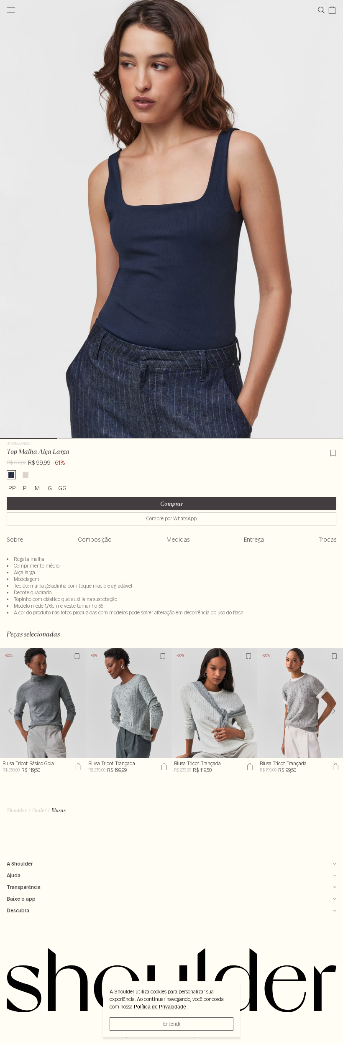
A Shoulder (20, 864)
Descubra (18, 910)
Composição (95, 539)
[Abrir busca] (323, 10)
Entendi (171, 1024)
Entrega (254, 539)
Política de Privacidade (160, 1007)
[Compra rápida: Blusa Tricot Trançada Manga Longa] (249, 767)
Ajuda (13, 875)
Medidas (177, 539)
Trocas (327, 539)
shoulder (17, 810)
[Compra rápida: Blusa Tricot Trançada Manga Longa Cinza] (163, 767)
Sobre (15, 539)
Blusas (58, 810)
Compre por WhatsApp (171, 518)
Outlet (39, 810)
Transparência (24, 887)
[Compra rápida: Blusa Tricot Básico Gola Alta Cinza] (77, 767)
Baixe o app (21, 899)
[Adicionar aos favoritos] (333, 451)
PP (12, 488)
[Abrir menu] (11, 10)
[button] (333, 711)
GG (62, 488)
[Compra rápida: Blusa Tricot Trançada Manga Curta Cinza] (334, 767)
